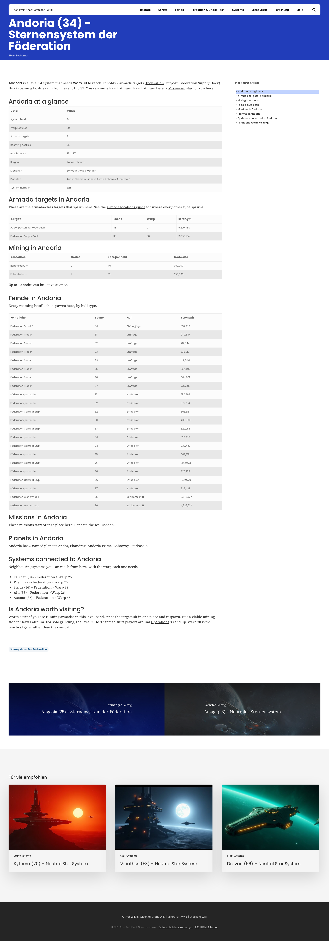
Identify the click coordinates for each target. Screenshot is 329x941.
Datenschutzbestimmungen (176, 927)
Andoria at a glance (250, 91)
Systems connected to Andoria (257, 118)
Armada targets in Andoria (255, 95)
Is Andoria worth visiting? (253, 122)
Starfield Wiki (198, 917)
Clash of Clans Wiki (152, 917)
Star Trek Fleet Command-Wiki (33, 9)
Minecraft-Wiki (177, 917)
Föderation (155, 83)
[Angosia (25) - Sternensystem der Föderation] (86, 709)
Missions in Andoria (250, 109)
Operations (160, 622)
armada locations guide (126, 207)
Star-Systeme (18, 55)
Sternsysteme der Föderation (28, 649)
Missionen (176, 88)
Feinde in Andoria (248, 104)
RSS (197, 927)
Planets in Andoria (249, 113)
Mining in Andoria (248, 100)
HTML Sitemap (209, 927)
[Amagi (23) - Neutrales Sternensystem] (242, 709)
